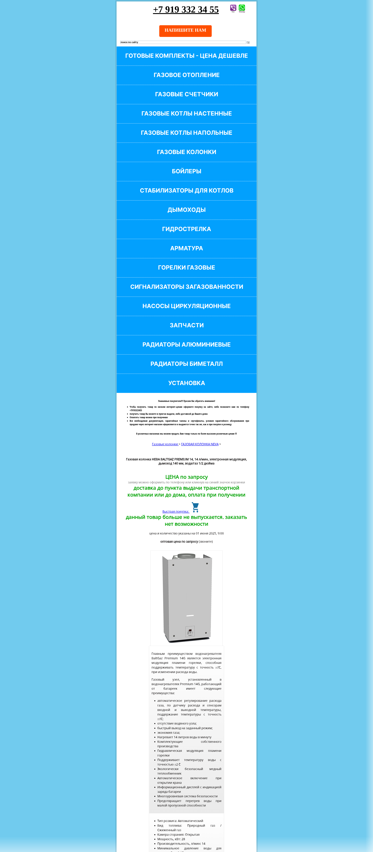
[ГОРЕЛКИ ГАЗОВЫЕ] (187, 272)
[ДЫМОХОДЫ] (187, 214)
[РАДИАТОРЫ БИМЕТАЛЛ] (187, 368)
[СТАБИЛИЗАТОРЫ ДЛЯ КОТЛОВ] (187, 195)
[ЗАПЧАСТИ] (187, 330)
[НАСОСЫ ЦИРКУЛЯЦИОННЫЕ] (187, 311)
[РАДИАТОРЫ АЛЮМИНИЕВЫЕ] (187, 349)
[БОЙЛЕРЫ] (187, 176)
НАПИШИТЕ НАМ (185, 30)
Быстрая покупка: (176, 511)
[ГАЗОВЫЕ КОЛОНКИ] (187, 157)
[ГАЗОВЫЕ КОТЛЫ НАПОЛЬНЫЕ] (187, 137)
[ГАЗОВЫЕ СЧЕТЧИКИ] (187, 99)
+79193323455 (136, 410)
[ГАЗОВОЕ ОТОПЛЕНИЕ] (187, 80)
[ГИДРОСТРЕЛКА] (187, 234)
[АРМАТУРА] (187, 253)
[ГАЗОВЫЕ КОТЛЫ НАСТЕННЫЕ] (187, 118)
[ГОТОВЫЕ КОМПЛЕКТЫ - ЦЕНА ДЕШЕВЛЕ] (187, 60)
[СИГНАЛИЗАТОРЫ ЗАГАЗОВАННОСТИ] (187, 291)
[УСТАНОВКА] (187, 388)
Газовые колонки (165, 444)
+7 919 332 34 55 (186, 9)
